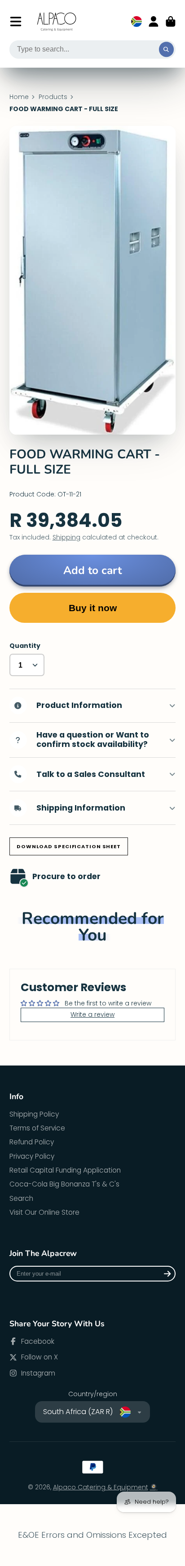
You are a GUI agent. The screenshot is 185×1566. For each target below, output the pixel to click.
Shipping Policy (34, 1114)
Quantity (24, 646)
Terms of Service (37, 1128)
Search (21, 1198)
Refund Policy (31, 1142)
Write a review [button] (92, 1014)
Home (19, 97)
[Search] (166, 49)
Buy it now (93, 608)
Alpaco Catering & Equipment (100, 1487)
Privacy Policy (31, 1156)
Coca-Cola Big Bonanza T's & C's (64, 1184)
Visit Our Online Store (44, 1212)
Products (53, 97)
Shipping (66, 537)
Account (153, 21)
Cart (170, 21)
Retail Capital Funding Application (65, 1170)
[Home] (57, 21)
